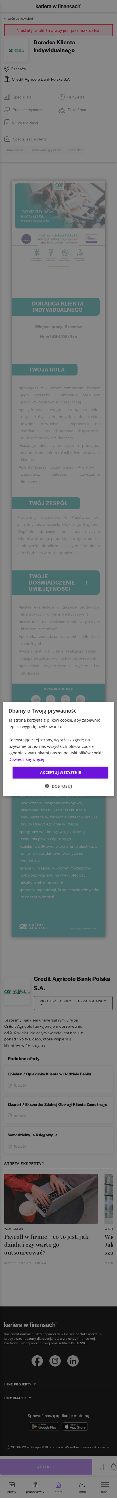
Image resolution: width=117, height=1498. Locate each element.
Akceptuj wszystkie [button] (60, 772)
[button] (58, 786)
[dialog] (58, 749)
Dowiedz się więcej (26, 759)
